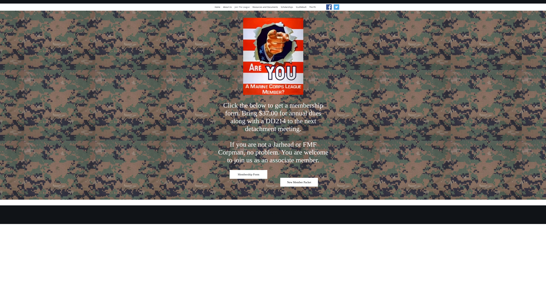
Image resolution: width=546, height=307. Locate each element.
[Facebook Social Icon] (329, 7)
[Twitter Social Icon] (336, 7)
